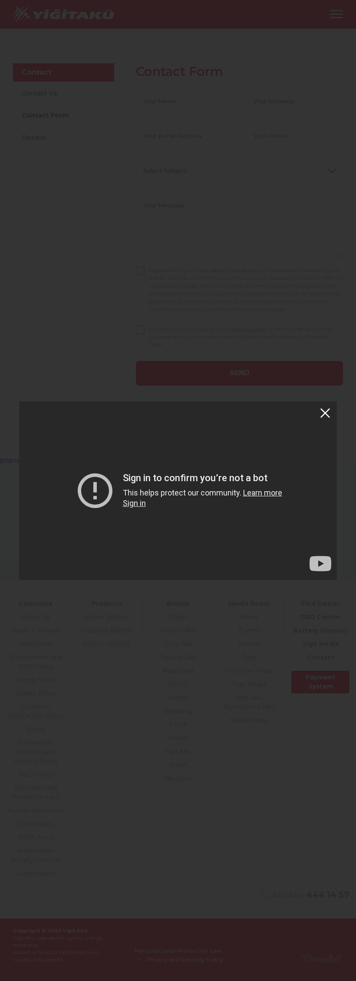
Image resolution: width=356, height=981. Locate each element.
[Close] (325, 413)
